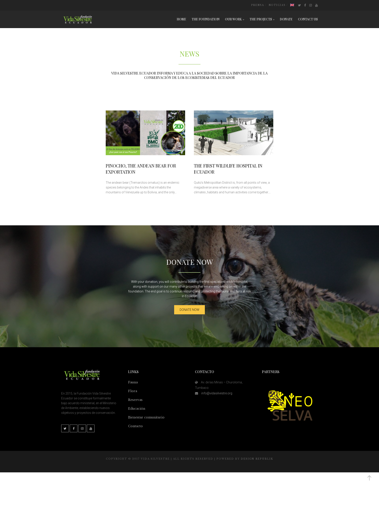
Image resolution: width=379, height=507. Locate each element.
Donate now (189, 309)
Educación (136, 409)
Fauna (133, 382)
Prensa (257, 5)
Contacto (135, 426)
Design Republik (257, 458)
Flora (132, 391)
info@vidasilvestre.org (216, 393)
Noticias (277, 5)
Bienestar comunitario (146, 417)
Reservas (135, 400)
